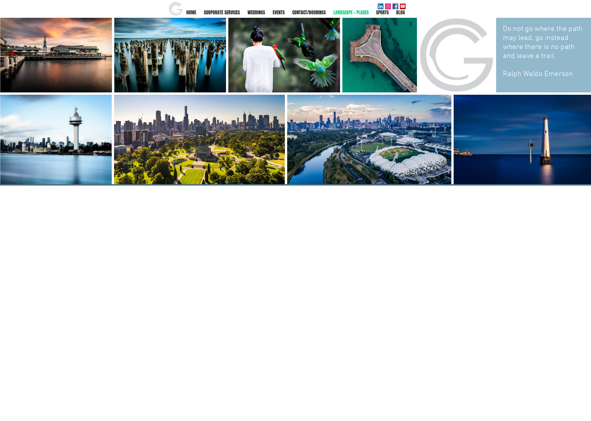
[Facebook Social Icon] (395, 6)
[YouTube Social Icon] (403, 6)
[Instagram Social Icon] (388, 6)
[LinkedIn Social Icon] (380, 6)
